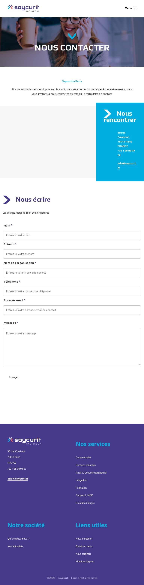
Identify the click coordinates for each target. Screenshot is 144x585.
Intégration (81, 480)
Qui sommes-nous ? (18, 538)
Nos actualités (15, 546)
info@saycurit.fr (18, 478)
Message (11, 322)
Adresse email (14, 300)
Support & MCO (84, 495)
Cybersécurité (83, 457)
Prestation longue (85, 503)
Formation (81, 488)
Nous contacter (84, 538)
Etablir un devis (84, 546)
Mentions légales (85, 561)
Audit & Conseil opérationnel (91, 472)
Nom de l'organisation (20, 263)
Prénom (10, 244)
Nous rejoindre (83, 554)
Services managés (86, 465)
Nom (8, 225)
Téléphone (12, 281)
